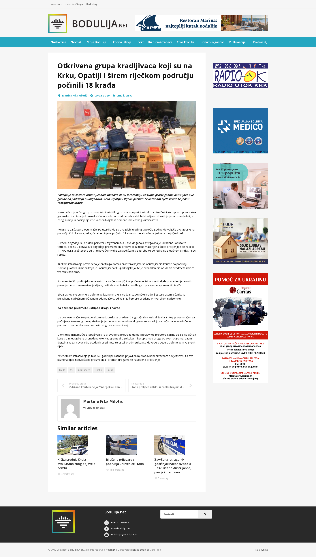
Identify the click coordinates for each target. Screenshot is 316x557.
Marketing (91, 4)
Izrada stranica (141, 549)
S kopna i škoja (121, 42)
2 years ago (102, 95)
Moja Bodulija (96, 42)
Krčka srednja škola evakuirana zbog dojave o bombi (76, 463)
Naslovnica (58, 42)
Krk (71, 370)
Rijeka (110, 370)
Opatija (98, 370)
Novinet (110, 549)
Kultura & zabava (160, 42)
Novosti (76, 42)
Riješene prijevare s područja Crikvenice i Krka (125, 461)
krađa (62, 370)
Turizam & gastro (211, 42)
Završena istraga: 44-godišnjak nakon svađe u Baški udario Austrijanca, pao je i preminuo (172, 465)
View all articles (96, 407)
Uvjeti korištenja (74, 4)
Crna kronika (186, 42)
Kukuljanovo (84, 370)
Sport (140, 42)
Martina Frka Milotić (74, 95)
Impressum (56, 4)
